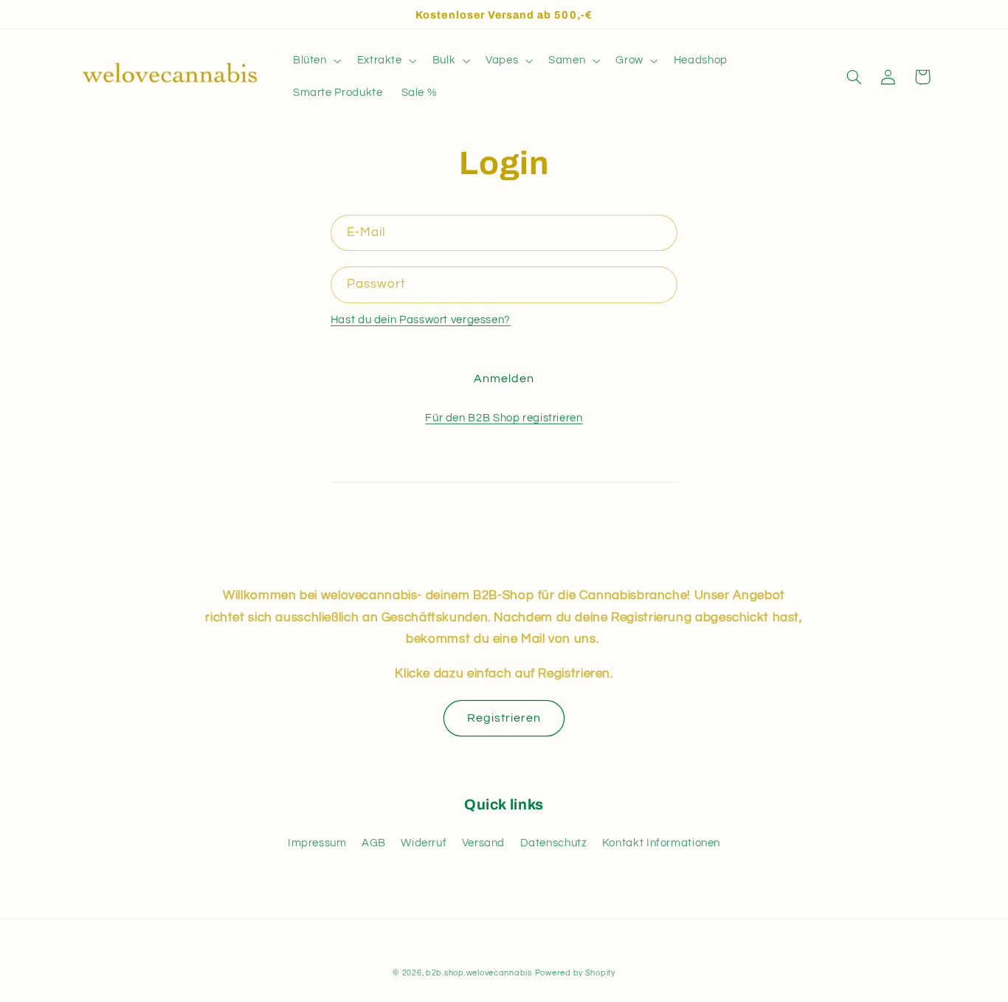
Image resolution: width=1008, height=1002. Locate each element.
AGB (374, 843)
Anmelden (504, 378)
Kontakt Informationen (661, 843)
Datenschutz (553, 843)
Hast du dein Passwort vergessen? (421, 319)
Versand (483, 843)
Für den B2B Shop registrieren (503, 418)
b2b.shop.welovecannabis (479, 973)
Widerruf (423, 843)
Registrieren (504, 718)
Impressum (317, 843)
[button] (315, 60)
